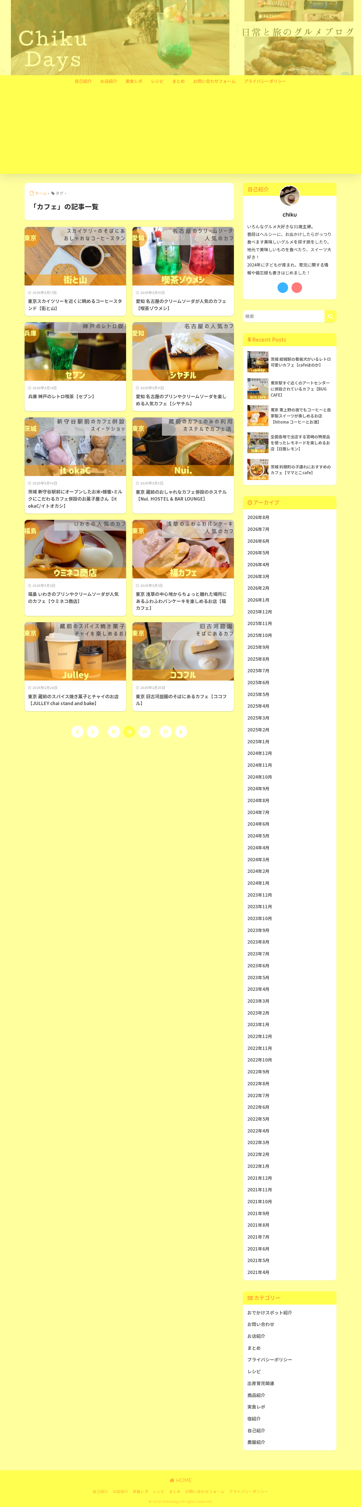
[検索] (330, 316)
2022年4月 (258, 1131)
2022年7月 (258, 1095)
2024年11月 (259, 765)
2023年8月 (258, 942)
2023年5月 (258, 977)
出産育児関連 (260, 1383)
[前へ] (77, 732)
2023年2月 (258, 1013)
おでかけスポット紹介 (269, 1312)
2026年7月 (258, 529)
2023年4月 (258, 989)
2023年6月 (258, 965)
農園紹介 (256, 1442)
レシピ (157, 81)
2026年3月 (258, 576)
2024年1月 (258, 883)
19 (144, 732)
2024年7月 (258, 812)
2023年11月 (259, 906)
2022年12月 (259, 1036)
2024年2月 (258, 871)
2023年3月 (258, 1001)
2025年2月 (258, 729)
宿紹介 (254, 1418)
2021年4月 (258, 1272)
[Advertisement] (180, 134)
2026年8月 (258, 517)
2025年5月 (258, 694)
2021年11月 (259, 1189)
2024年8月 (258, 800)
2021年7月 (258, 1237)
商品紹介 (256, 1395)
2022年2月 (258, 1154)
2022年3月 (258, 1142)
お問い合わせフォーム (214, 81)
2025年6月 (258, 682)
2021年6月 (258, 1248)
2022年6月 (258, 1107)
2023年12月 (259, 895)
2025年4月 (258, 706)
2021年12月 (259, 1178)
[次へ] (181, 732)
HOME (183, 1480)
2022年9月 (258, 1071)
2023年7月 (258, 953)
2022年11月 (259, 1048)
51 (165, 732)
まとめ (178, 81)
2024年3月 (258, 859)
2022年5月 (258, 1119)
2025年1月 (258, 741)
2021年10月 (259, 1201)
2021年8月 (258, 1225)
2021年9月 (258, 1213)
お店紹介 (108, 81)
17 (114, 732)
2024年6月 (258, 824)
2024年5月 (258, 836)
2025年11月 (259, 623)
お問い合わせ (260, 1324)
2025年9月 (258, 647)
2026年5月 (258, 552)
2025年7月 (258, 670)
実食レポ (134, 81)
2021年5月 (258, 1260)
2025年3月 (258, 718)
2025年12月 (259, 611)
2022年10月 (259, 1060)
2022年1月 (258, 1166)
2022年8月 (258, 1083)
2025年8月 (258, 659)
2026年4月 (258, 564)
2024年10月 (259, 777)
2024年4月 (258, 847)
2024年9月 (258, 788)
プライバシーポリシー (265, 81)
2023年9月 (258, 930)
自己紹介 (83, 81)
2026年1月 (258, 600)
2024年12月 (259, 753)
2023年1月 (258, 1024)
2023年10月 (259, 918)
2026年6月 (258, 541)
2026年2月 (258, 588)
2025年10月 (259, 635)
